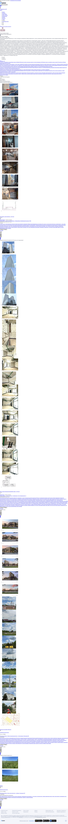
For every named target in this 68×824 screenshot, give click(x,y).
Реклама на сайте (15, 811)
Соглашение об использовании (15, 0)
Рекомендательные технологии (41, 817)
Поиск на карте (26, 810)
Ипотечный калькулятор (50, 811)
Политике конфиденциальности (6, 817)
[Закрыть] (0, 1)
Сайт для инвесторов (16, 813)
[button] (35, 57)
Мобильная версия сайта (24, 820)
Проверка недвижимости (61, 811)
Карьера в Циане (4, 813)
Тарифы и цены (3, 811)
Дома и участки (5, 15)
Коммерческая (4, 16)
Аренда (3, 11)
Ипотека (3, 17)
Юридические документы (16, 810)
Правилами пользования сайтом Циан (18, 816)
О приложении (31, 820)
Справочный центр (4, 810)
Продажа (3, 13)
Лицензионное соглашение (38, 816)
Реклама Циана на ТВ (49, 810)
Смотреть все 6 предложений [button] (18, 240)
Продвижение (25, 811)
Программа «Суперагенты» (61, 810)
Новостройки (4, 14)
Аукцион (36, 810)
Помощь (36, 811)
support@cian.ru (21, 817)
